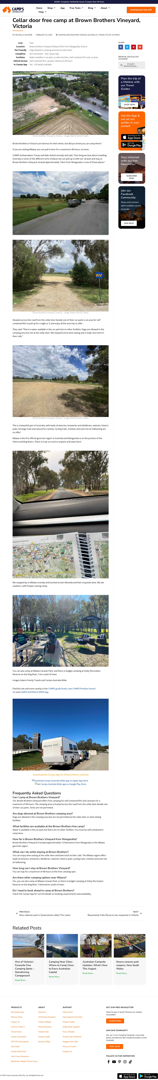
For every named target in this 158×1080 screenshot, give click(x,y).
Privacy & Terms (69, 1046)
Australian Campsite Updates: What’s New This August (95, 965)
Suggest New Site (70, 1041)
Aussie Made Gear (18, 1051)
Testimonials (43, 1032)
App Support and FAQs (72, 1017)
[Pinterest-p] (119, 1061)
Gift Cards (15, 1046)
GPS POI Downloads (20, 1041)
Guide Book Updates (71, 1027)
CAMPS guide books (57, 688)
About (104, 8)
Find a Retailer (69, 1032)
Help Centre (68, 1012)
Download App (17, 1012)
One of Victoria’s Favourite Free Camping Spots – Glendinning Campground (24, 968)
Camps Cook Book (18, 1036)
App (62, 8)
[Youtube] (114, 1061)
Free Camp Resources (20, 1056)
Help (41, 11)
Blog (90, 8)
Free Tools (75, 8)
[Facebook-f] (108, 1061)
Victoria (116, 35)
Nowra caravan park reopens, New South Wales (127, 965)
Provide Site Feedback (72, 1036)
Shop (50, 8)
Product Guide (69, 1022)
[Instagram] (125, 1061)
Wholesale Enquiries (47, 1017)
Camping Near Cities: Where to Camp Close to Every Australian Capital (61, 967)
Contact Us (67, 1051)
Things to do (104, 35)
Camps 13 (15, 1022)
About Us (42, 1012)
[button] (120, 47)
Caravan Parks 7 (18, 1027)
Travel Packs (16, 1032)
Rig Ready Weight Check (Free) (24, 1061)
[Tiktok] (130, 1061)
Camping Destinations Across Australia (77, 35)
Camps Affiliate (44, 1022)
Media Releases (44, 1027)
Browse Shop (16, 1017)
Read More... (21, 980)
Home (39, 8)
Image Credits (44, 1036)
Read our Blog (44, 1041)
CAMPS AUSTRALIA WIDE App (34, 692)
